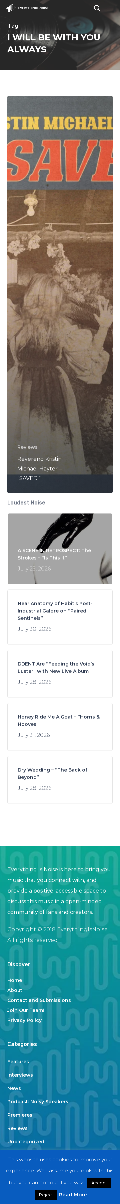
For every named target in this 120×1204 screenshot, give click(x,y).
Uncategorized (25, 1142)
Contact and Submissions (39, 1000)
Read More (73, 1194)
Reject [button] (46, 1194)
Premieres (19, 1115)
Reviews (27, 447)
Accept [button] (99, 1182)
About (14, 990)
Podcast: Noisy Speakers (37, 1102)
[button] (110, 8)
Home (14, 980)
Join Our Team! (25, 1010)
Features (18, 1062)
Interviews (20, 1075)
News (14, 1088)
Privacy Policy (24, 1020)
